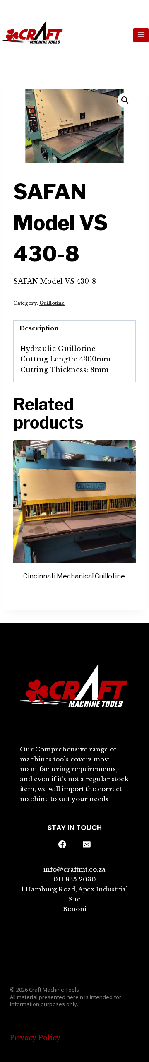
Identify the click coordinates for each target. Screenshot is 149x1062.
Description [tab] (39, 328)
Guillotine (52, 303)
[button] (125, 100)
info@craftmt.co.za (74, 869)
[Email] (87, 844)
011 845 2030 (74, 879)
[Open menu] (141, 35)
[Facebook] (62, 844)
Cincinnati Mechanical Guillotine (74, 576)
